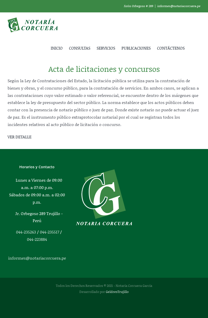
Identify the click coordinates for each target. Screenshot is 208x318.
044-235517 (49, 232)
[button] (192, 47)
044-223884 (37, 239)
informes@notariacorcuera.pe (178, 6)
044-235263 (26, 232)
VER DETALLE (19, 137)
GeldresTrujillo (117, 291)
